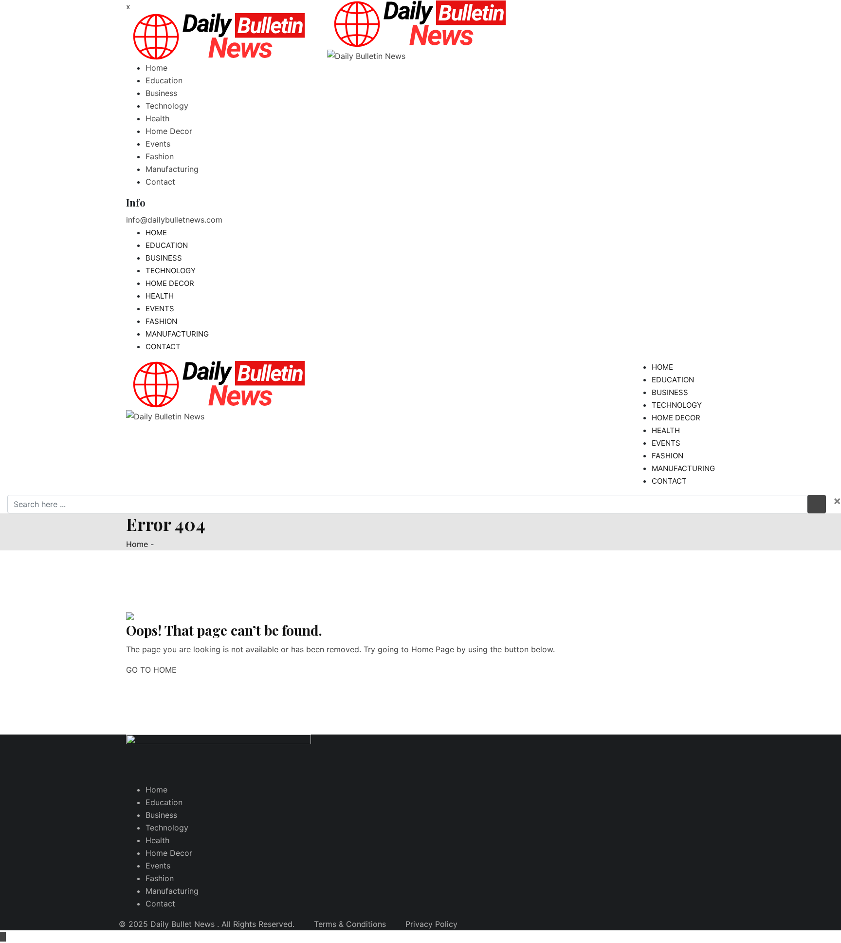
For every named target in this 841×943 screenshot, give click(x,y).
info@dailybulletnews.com (174, 220)
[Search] (706, 7)
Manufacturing (172, 169)
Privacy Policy (431, 924)
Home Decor (169, 131)
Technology (167, 106)
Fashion (160, 156)
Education (164, 80)
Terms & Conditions (350, 924)
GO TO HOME (151, 670)
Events (158, 144)
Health (157, 118)
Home (156, 68)
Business (161, 93)
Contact (160, 182)
